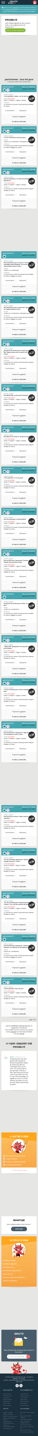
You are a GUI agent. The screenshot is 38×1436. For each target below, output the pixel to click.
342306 (33, 392)
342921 (33, 348)
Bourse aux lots (8, 1274)
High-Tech (5, 1416)
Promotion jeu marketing (26, 1432)
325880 (33, 900)
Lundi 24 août (23, 1397)
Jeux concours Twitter (25, 1430)
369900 (33, 176)
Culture (5, 1419)
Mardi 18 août (6, 1401)
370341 (33, 135)
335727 (33, 516)
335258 (33, 557)
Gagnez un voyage (7, 1412)
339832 (33, 434)
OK (28, 1357)
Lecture (5, 1428)
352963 (33, 305)
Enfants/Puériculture (8, 1423)
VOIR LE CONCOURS (19, 121)
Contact (6, 1380)
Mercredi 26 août (24, 1401)
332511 (33, 730)
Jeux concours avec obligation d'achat (25, 1421)
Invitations (5, 1425)
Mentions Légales (14, 1380)
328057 (33, 857)
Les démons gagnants (10, 1264)
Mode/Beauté (6, 1421)
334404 (33, 601)
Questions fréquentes (10, 1281)
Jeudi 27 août (23, 1403)
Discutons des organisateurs (12, 1270)
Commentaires (10, 110)
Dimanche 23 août (24, 1395)
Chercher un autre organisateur (15, 30)
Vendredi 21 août (7, 1395)
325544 (33, 943)
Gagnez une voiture (8, 1414)
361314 (33, 260)
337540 (33, 475)
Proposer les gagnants (19, 116)
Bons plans (19, 1381)
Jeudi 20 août (6, 1397)
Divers (9, 1428)
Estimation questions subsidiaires (14, 1277)
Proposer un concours (27, 1380)
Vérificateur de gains (9, 1260)
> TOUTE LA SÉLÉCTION (19, 1170)
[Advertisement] (19, 56)
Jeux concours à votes (25, 1424)
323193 (33, 986)
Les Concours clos (8, 1267)
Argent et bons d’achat (8, 1418)
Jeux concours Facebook (26, 1419)
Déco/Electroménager (8, 1426)
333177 (33, 644)
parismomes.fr (8, 87)
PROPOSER (19, 1229)
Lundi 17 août (6, 1403)
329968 (33, 814)
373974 (33, 93)
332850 (33, 687)
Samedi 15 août (7, 1405)
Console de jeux (13, 1416)
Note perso (22, 110)
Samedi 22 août (7, 1394)
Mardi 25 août (23, 1399)
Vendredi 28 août (24, 1405)
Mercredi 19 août (7, 1399)
